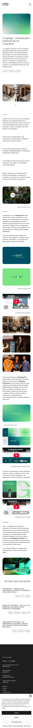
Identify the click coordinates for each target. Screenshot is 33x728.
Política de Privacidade (18, 725)
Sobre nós (5, 686)
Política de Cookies (7, 725)
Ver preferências (16, 722)
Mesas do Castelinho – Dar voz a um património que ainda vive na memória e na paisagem (16, 607)
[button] (30, 696)
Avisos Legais (27, 725)
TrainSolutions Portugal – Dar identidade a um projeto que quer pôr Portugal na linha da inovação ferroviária (15, 624)
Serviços (4, 690)
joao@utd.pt (5, 682)
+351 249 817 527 (6, 675)
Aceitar (16, 713)
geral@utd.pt (6, 672)
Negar (16, 717)
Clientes (4, 688)
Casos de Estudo (7, 692)
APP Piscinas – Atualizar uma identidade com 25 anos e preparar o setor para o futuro (16, 590)
